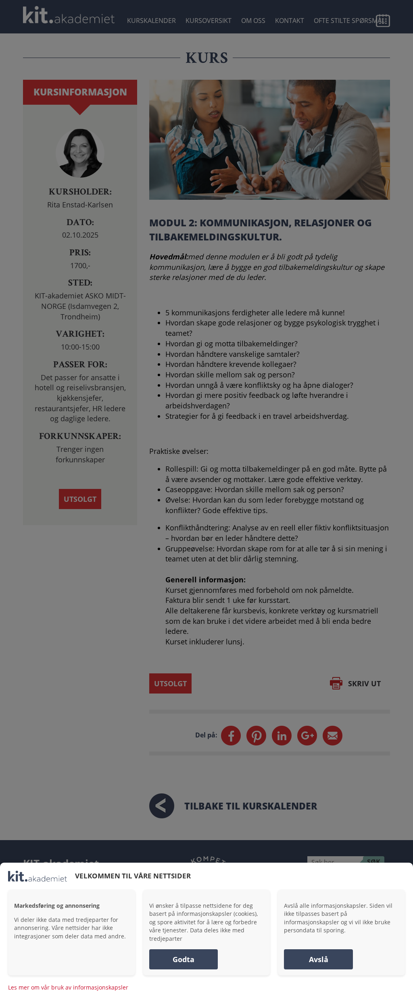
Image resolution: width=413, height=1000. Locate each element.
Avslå (318, 959)
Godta (183, 959)
